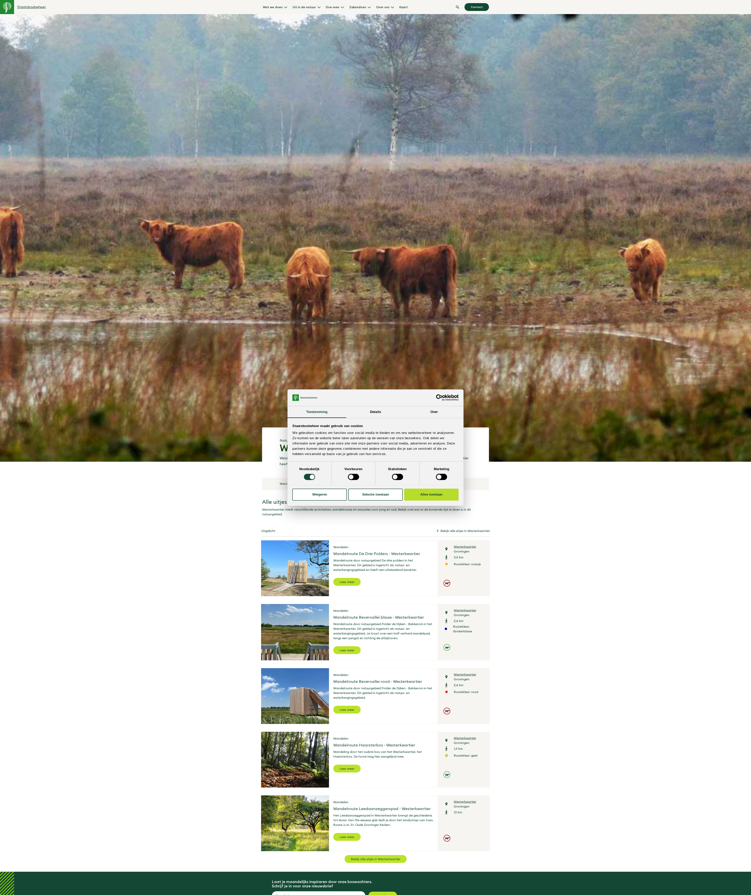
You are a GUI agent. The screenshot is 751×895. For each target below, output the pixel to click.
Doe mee (332, 7)
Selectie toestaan (375, 494)
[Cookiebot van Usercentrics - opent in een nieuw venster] (441, 397)
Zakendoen (357, 7)
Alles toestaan (431, 494)
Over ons (382, 7)
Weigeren (319, 494)
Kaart (403, 7)
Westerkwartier (465, 547)
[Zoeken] (457, 7)
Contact (477, 7)
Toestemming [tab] (316, 412)
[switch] (353, 477)
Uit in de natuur (304, 7)
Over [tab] (434, 412)
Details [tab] (375, 412)
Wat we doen (273, 7)
